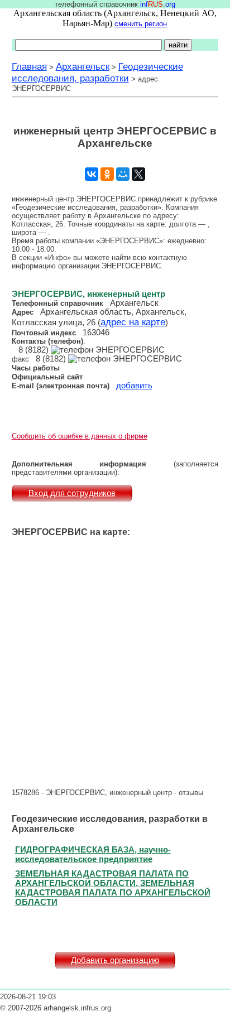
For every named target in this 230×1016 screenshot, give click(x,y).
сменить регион (140, 24)
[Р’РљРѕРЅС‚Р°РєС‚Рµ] (91, 174)
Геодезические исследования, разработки (97, 72)
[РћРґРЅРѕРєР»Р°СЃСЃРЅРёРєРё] (107, 174)
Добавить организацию (115, 960)
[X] (138, 174)
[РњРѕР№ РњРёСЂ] (123, 174)
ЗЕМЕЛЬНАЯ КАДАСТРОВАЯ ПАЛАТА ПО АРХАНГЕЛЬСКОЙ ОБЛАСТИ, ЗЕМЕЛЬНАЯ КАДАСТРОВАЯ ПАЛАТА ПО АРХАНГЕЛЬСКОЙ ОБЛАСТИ (112, 888)
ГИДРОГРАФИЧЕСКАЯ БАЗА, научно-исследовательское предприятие (93, 854)
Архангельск (82, 66)
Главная (29, 66)
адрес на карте (132, 322)
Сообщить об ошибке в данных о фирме (79, 436)
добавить (134, 385)
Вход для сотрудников (72, 493)
